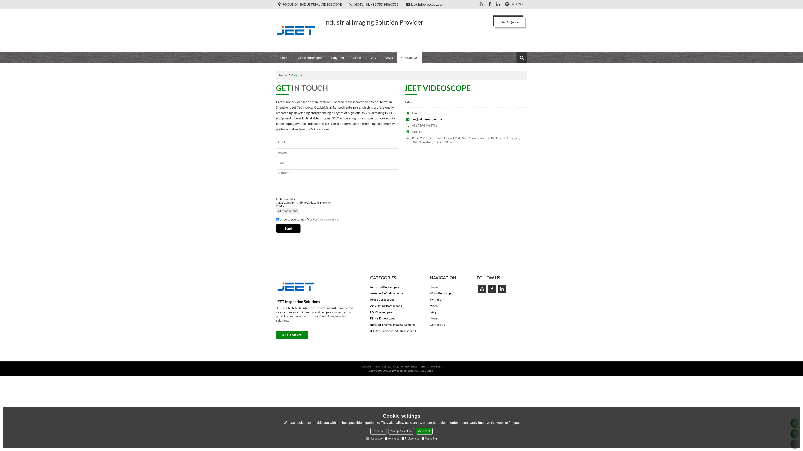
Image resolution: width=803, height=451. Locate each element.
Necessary (376, 438)
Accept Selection (401, 431)
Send (288, 228)
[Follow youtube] (481, 4)
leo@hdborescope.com (427, 119)
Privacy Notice (409, 366)
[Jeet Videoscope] (296, 30)
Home (284, 58)
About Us (366, 366)
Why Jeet (337, 58)
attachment (289, 211)
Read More (292, 335)
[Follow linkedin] (498, 4)
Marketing (431, 438)
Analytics (393, 438)
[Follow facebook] (489, 4)
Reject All (378, 431)
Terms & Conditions (329, 219)
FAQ (373, 58)
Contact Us (409, 58)
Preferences (412, 438)
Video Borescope (310, 58)
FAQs (396, 366)
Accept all (424, 431)
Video (357, 58)
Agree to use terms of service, (310, 219)
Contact (386, 366)
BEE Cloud (427, 370)
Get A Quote (509, 22)
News (389, 58)
